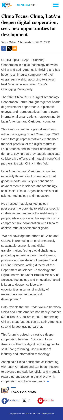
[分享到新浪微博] (14, 48)
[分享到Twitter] (9, 48)
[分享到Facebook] (3, 48)
